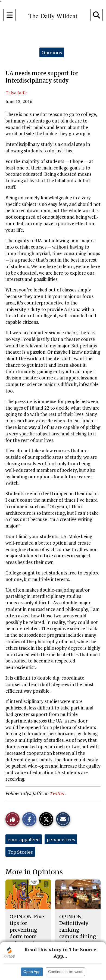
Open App (31, 971)
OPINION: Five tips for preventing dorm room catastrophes (27, 929)
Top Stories (20, 852)
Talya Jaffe (16, 93)
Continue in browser (65, 971)
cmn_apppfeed (24, 839)
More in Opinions (34, 872)
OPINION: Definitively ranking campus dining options (77, 929)
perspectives (61, 839)
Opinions (52, 52)
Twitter (56, 793)
